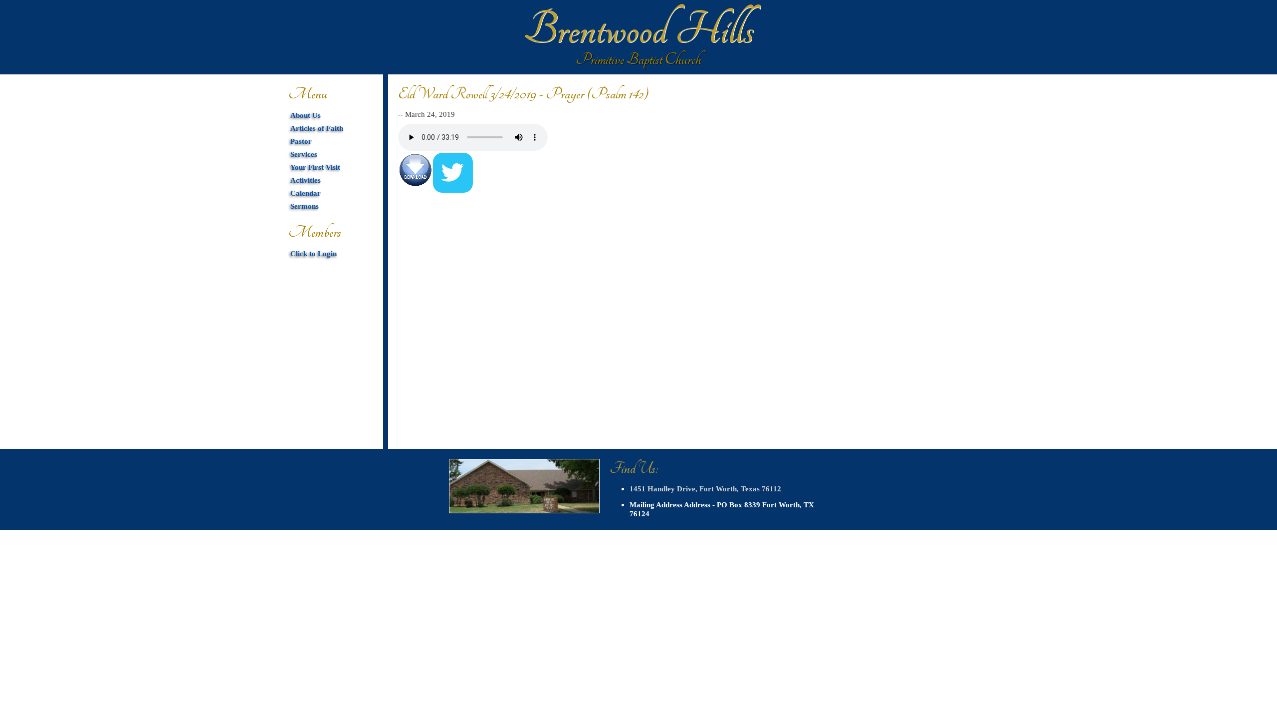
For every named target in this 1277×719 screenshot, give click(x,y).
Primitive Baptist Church (638, 59)
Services (303, 154)
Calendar (305, 193)
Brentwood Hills (638, 30)
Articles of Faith (316, 128)
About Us (305, 115)
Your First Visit (315, 167)
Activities (305, 180)
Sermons (304, 206)
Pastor (301, 141)
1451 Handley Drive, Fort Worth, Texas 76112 (705, 488)
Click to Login (313, 253)
